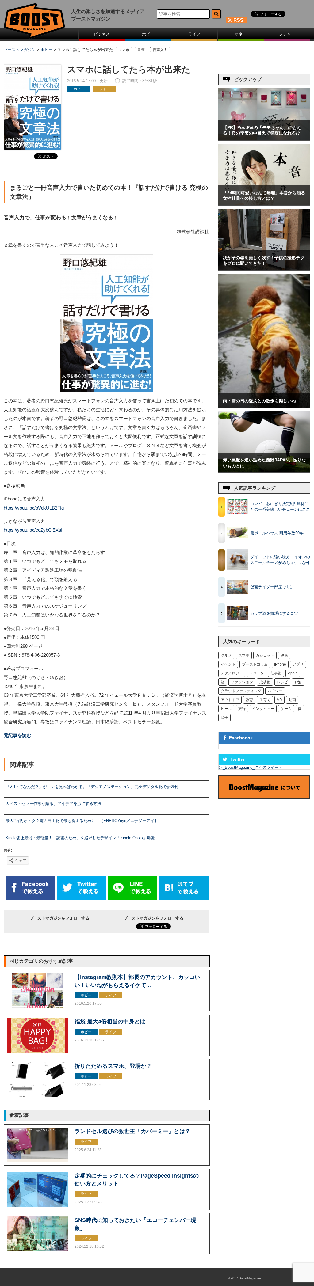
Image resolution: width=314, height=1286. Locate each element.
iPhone (280, 664)
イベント (228, 664)
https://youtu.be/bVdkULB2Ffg (34, 508)
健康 (284, 655)
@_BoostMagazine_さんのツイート (250, 767)
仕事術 (275, 673)
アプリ (298, 664)
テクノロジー (232, 673)
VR (279, 700)
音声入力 (160, 50)
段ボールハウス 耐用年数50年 (277, 533)
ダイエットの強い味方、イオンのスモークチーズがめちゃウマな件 (280, 560)
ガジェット (265, 655)
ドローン (256, 673)
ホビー (148, 34)
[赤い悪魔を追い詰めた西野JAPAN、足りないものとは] (264, 471)
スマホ (123, 50)
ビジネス (102, 34)
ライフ (194, 34)
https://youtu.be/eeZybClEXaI (33, 530)
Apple (293, 673)
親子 (224, 717)
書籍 (141, 50)
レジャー (287, 34)
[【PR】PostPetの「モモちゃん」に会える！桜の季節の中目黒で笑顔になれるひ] (264, 138)
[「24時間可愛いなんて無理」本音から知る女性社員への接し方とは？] (264, 203)
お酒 (298, 682)
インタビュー (263, 709)
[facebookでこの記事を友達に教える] (30, 899)
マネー (241, 34)
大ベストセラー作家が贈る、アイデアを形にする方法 (53, 803)
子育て (264, 700)
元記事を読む (17, 735)
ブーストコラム (255, 664)
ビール (226, 709)
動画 (292, 700)
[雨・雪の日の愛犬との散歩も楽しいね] (264, 406)
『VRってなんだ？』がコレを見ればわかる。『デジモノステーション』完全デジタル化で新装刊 (92, 786)
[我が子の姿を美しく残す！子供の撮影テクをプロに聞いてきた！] (264, 268)
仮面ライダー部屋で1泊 (271, 587)
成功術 (264, 682)
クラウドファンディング (241, 691)
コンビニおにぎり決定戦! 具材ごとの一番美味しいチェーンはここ (280, 506)
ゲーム (286, 709)
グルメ (226, 655)
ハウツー (275, 691)
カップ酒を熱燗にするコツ (274, 613)
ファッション (242, 682)
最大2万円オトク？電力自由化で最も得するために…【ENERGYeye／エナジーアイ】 (82, 820)
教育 (249, 700)
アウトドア (230, 700)
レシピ (282, 682)
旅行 (242, 709)
